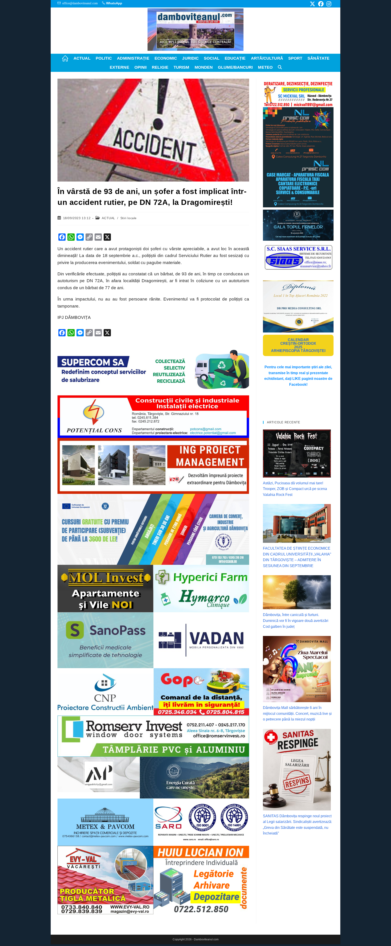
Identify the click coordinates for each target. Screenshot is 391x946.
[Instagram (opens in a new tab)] (328, 4)
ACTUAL (108, 218)
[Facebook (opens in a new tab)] (321, 4)
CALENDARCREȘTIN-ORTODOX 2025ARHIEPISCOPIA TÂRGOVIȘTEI (298, 345)
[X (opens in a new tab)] (312, 4)
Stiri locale (128, 218)
